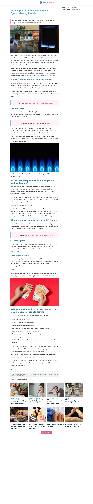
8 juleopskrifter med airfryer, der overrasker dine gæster (18, 426)
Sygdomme (49, 422)
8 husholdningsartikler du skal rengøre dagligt (39, 103)
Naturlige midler (14, 398)
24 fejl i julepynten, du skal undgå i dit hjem (73, 401)
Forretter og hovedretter (17, 422)
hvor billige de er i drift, (17, 276)
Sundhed (67, 422)
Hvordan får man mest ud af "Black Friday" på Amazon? (37, 426)
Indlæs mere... (46, 432)
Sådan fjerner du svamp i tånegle (55, 425)
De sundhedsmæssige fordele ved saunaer (40, 235)
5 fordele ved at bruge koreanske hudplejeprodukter (55, 402)
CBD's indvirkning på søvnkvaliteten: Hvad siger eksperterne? (18, 402)
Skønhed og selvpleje (34, 398)
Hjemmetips (13, 7)
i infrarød (22, 226)
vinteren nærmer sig (47, 58)
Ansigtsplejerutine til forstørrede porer (36, 401)
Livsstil (31, 422)
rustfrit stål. (30, 213)
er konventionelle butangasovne (22, 83)
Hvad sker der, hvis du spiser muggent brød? (73, 425)
